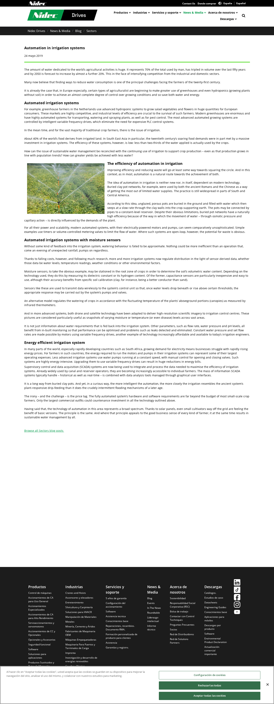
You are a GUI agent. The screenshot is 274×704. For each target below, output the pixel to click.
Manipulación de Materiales (80, 617)
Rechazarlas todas (209, 685)
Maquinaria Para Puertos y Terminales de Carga (80, 646)
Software (33, 649)
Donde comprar (207, 3)
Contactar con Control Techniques (182, 618)
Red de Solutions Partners (179, 640)
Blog (78, 31)
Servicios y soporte (165, 12)
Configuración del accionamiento (115, 604)
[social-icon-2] (237, 590)
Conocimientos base (117, 621)
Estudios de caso (213, 597)
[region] (137, 685)
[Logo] (38, 3)
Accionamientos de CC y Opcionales (41, 633)
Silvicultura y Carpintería (79, 607)
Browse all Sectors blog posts (44, 431)
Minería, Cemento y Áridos (80, 626)
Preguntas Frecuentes (182, 624)
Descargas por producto (212, 627)
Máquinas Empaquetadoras (80, 639)
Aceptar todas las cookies (210, 695)
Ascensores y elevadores (79, 597)
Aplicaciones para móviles (214, 618)
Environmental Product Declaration (215, 640)
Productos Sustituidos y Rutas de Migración (41, 664)
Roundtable (153, 612)
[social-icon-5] (237, 612)
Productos (121, 12)
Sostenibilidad (178, 598)
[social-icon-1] (237, 583)
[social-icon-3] (237, 597)
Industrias (140, 12)
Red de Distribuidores (182, 634)
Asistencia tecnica (116, 616)
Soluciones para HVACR (78, 612)
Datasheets (210, 602)
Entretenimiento (74, 602)
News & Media (193, 12)
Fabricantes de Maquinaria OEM (80, 633)
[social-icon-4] (237, 605)
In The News (154, 608)
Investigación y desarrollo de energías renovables (81, 659)
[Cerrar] (267, 684)
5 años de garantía (116, 598)
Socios (173, 629)
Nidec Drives (36, 31)
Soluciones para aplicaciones (37, 655)
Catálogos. (210, 593)
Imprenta (70, 653)
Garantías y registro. (117, 647)
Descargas (227, 19)
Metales (69, 621)
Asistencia (111, 642)
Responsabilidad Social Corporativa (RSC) (182, 604)
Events (151, 603)
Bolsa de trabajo (179, 611)
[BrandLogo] (62, 16)
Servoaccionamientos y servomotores (41, 624)
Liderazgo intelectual (153, 619)
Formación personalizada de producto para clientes (121, 636)
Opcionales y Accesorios (41, 639)
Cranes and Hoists (75, 593)
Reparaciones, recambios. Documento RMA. (120, 627)
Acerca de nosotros (221, 12)
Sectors (91, 31)
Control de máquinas (40, 593)
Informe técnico (151, 627)
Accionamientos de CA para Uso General (40, 599)
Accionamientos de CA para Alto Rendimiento (40, 616)
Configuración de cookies (209, 675)
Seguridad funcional (39, 644)
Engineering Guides (215, 607)
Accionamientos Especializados (37, 607)
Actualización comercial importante (211, 650)
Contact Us (188, 3)
